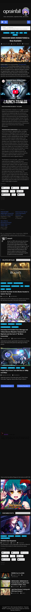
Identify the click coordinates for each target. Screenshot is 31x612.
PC (17, 33)
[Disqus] (15, 409)
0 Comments (21, 543)
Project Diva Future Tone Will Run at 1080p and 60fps (14, 371)
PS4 (21, 33)
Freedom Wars (19, 233)
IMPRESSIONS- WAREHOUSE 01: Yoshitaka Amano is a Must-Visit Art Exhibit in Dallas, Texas (20, 582)
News (12, 33)
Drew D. (23, 593)
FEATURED (18, 324)
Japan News (11, 368)
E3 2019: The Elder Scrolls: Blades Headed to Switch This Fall (15, 293)
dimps (14, 233)
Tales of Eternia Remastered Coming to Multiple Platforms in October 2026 (6, 223)
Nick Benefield (14, 296)
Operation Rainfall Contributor (19, 338)
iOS (22, 286)
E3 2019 (10, 283)
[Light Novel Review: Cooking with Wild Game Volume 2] (5, 592)
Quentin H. (24, 586)
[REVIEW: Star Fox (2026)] (5, 575)
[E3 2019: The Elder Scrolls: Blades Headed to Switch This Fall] (15, 272)
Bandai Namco (9, 233)
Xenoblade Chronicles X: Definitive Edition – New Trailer (8, 386)
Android (3, 283)
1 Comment (26, 44)
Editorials (11, 324)
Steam (23, 235)
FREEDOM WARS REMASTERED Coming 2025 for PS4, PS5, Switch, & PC (7, 213)
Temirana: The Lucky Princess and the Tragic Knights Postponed (24, 386)
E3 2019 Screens (18, 283)
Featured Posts (8, 513)
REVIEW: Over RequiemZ (8, 541)
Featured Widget (5, 327)
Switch (15, 35)
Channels (6, 33)
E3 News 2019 (15, 286)
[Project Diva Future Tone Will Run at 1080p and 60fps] (15, 356)
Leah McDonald (14, 576)
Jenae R (14, 44)
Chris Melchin (17, 375)
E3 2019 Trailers (5, 286)
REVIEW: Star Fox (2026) (17, 573)
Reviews (18, 536)
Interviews (15, 327)
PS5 (25, 33)
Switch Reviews (5, 538)
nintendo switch (13, 235)
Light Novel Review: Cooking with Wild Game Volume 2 (20, 590)
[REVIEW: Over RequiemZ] (15, 525)
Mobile (27, 286)
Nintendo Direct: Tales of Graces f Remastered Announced (21, 213)
